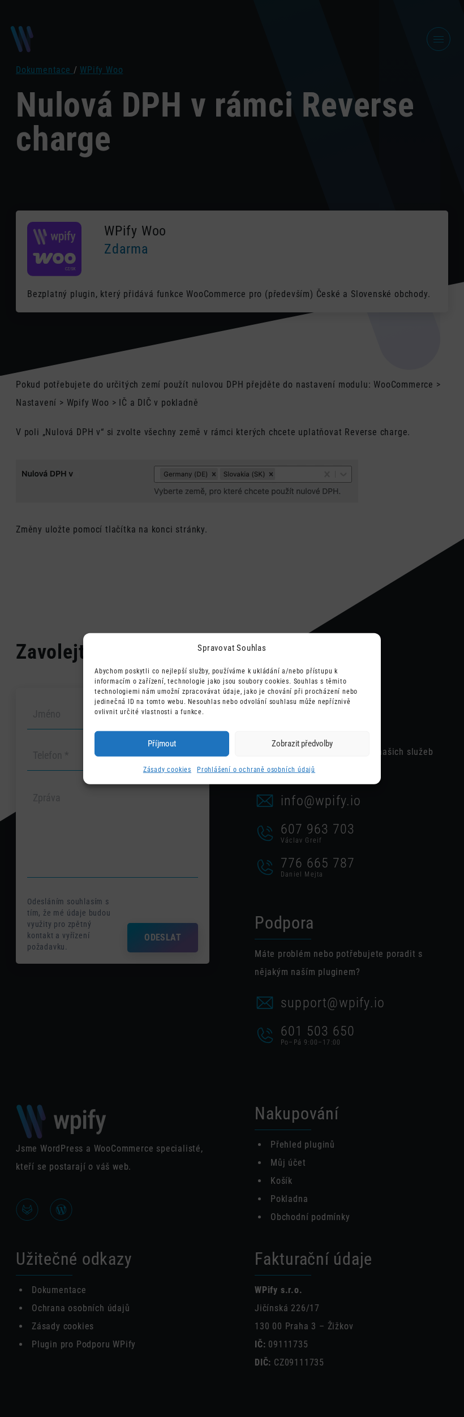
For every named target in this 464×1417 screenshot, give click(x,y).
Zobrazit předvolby (302, 743)
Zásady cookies (167, 769)
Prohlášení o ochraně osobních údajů (256, 769)
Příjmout (162, 743)
